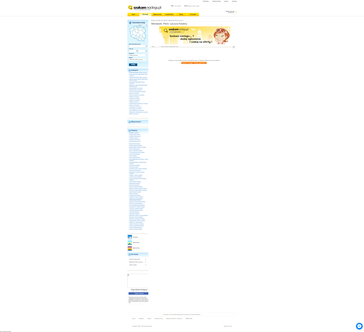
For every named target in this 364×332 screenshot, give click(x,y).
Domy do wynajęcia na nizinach (137, 91)
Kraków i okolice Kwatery (135, 175)
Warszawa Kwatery (134, 213)
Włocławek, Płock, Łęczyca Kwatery (138, 215)
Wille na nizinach (133, 114)
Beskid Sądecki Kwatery (135, 145)
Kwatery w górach (134, 133)
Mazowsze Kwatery (134, 185)
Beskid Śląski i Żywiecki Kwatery (137, 147)
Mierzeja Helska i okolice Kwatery (138, 188)
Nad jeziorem (136, 248)
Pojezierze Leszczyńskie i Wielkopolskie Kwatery (136, 199)
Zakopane (234, 1)
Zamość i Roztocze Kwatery (136, 224)
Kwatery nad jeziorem (135, 136)
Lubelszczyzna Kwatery (135, 177)
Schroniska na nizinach (135, 108)
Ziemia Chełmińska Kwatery (136, 225)
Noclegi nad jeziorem (134, 141)
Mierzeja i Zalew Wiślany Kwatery (138, 190)
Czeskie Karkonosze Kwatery (137, 152)
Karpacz (226, 1)
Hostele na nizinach (134, 98)
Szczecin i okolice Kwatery (136, 208)
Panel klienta (206, 1)
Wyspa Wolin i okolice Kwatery (137, 220)
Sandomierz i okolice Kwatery (137, 207)
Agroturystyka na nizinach (136, 88)
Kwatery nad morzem (134, 134)
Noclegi (153, 20)
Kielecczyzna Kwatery (135, 170)
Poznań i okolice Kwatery (135, 203)
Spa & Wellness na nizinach (136, 110)
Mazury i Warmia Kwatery (136, 186)
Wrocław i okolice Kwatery (136, 217)
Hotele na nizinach (134, 96)
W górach (135, 237)
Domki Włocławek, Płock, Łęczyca (138, 72)
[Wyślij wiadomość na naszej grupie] (359, 326)
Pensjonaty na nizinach (135, 107)
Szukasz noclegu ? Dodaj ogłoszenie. (194, 63)
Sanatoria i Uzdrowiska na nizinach (138, 112)
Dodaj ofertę (231, 12)
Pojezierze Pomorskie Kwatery (137, 201)
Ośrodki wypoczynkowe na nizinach (138, 103)
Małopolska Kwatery (134, 183)
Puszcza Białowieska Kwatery (137, 205)
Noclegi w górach (133, 138)
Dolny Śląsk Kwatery (134, 154)
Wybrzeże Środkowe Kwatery (137, 219)
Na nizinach (164, 20)
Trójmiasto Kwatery (134, 212)
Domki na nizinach (134, 93)
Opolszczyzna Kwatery (135, 192)
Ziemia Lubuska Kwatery (135, 229)
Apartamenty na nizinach (135, 90)
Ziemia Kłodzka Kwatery (135, 227)
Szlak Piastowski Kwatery (136, 210)
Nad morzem (136, 242)
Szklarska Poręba (216, 1)
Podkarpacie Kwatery (134, 195)
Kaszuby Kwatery (133, 167)
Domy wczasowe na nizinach (136, 95)
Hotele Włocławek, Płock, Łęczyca (138, 77)
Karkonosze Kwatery (134, 165)
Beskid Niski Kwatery (134, 144)
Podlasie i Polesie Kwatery (136, 197)
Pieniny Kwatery (133, 193)
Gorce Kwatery (133, 156)
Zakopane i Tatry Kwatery (135, 222)
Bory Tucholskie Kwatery (135, 150)
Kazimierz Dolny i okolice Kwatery (138, 168)
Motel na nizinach (134, 102)
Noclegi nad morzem (134, 139)
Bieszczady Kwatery (134, 149)
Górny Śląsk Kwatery (134, 157)
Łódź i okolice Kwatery (135, 181)
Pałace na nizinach (134, 105)
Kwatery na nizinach (134, 100)
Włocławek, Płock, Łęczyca (175, 20)
